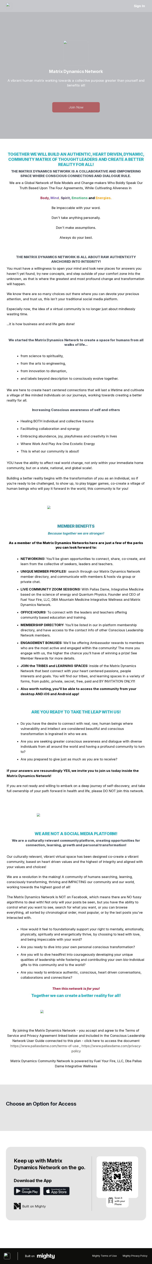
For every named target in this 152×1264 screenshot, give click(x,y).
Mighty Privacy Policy (135, 1255)
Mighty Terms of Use (104, 1255)
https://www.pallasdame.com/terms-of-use (44, 1046)
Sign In (139, 6)
